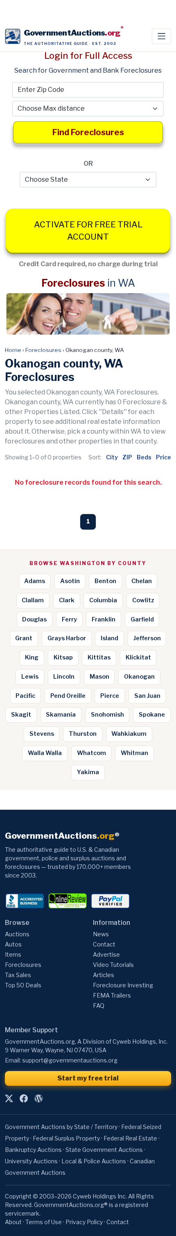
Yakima (88, 772)
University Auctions (31, 1161)
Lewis (29, 676)
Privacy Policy (84, 1221)
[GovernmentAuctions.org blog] (38, 1098)
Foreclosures (43, 350)
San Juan (147, 695)
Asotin (70, 581)
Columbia (103, 600)
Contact (104, 944)
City (112, 457)
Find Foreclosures (88, 132)
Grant (23, 638)
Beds (144, 457)
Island (109, 638)
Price (163, 457)
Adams (34, 581)
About (13, 1221)
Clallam (33, 600)
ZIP (127, 457)
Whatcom (91, 753)
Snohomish (107, 714)
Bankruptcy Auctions (33, 1149)
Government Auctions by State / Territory (61, 1126)
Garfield (142, 619)
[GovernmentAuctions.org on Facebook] (24, 1098)
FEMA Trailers (112, 995)
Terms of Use (43, 1221)
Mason (99, 676)
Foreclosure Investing (123, 985)
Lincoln (63, 676)
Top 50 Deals (23, 985)
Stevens (41, 733)
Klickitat (138, 657)
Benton (105, 581)
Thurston (83, 733)
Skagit (21, 714)
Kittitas (99, 657)
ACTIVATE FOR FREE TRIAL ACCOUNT (88, 231)
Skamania (61, 714)
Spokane (152, 714)
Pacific (25, 695)
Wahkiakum (129, 733)
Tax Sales (18, 974)
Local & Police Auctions (93, 1161)
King (31, 657)
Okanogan (139, 676)
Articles (103, 974)
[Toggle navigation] (161, 36)
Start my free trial (88, 1078)
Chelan (141, 581)
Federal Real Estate (130, 1138)
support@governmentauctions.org (69, 1060)
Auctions (17, 934)
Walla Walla (45, 753)
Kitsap (63, 657)
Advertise (106, 954)
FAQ (98, 1005)
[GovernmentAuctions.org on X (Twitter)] (9, 1098)
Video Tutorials (113, 964)
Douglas (34, 619)
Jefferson (147, 638)
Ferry (69, 619)
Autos (13, 944)
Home (13, 350)
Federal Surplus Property (66, 1138)
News (101, 934)
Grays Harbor (66, 638)
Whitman (134, 753)
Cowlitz (143, 600)
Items (13, 954)
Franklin (103, 619)
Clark (66, 600)
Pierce (109, 695)
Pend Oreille (68, 695)
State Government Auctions (104, 1149)
